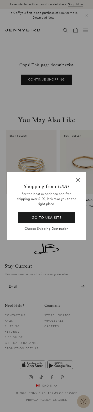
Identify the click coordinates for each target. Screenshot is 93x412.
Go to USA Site (47, 217)
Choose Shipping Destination (46, 228)
